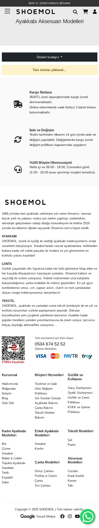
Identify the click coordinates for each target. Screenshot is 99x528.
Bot (4, 444)
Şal (70, 440)
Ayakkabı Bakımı (46, 403)
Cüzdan (73, 471)
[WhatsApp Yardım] (87, 516)
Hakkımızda (10, 384)
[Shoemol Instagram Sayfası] (69, 516)
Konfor (39, 448)
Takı (70, 485)
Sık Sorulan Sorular (48, 398)
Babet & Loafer (12, 458)
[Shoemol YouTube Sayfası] (77, 516)
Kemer (72, 480)
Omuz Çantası (44, 471)
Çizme (6, 448)
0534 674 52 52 (50, 344)
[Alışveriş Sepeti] (84, 11)
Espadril (7, 477)
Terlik (5, 472)
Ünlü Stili (8, 403)
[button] (73, 11)
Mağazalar (9, 388)
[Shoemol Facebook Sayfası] (62, 516)
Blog (5, 398)
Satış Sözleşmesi (79, 388)
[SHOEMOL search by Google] (27, 516)
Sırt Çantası (43, 485)
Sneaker (7, 453)
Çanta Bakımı (44, 408)
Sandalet (8, 468)
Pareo (72, 444)
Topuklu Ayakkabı (14, 463)
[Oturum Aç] (93, 11)
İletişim (7, 393)
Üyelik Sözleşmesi (80, 392)
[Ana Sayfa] (35, 11)
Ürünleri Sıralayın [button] (48, 57)
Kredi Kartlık (76, 476)
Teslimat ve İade (46, 384)
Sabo (5, 482)
